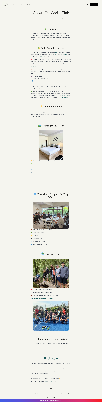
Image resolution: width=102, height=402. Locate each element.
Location (60, 393)
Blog (68, 393)
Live (77, 4)
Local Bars (59, 345)
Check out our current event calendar (39, 66)
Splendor (63, 95)
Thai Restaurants (46, 345)
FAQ (86, 4)
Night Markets (39, 347)
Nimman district (52, 349)
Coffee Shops (53, 345)
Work (81, 4)
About (72, 4)
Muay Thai (64, 54)
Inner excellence (65, 97)
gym (55, 54)
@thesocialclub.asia (57, 400)
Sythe (68, 95)
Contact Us (51, 381)
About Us (35, 393)
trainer (56, 52)
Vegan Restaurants (37, 345)
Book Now (94, 4)
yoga (38, 56)
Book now (51, 358)
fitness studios (43, 56)
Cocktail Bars (65, 345)
